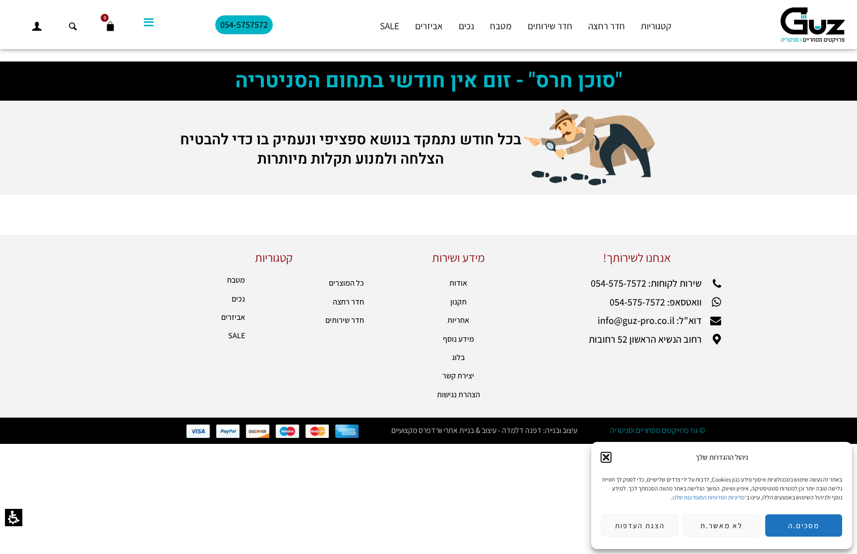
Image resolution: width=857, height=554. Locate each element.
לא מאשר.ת (721, 525)
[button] (606, 457)
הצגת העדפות (640, 525)
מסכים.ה (803, 525)
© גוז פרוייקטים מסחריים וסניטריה (657, 430)
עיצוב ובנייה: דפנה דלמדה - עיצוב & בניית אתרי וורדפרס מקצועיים (484, 430)
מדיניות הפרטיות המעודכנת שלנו (708, 497)
